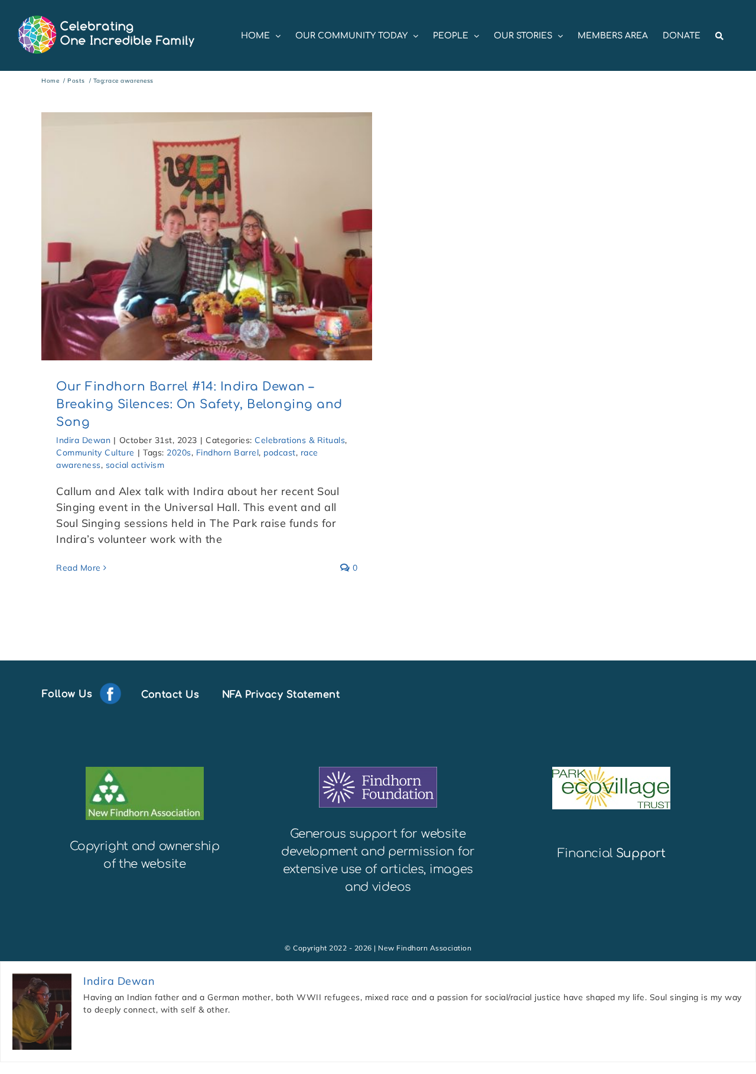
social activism (135, 465)
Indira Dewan (83, 440)
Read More (78, 567)
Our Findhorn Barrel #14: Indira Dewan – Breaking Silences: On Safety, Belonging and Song (199, 404)
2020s (179, 452)
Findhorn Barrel (227, 452)
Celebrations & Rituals (300, 440)
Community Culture (95, 452)
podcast (279, 452)
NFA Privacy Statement (281, 694)
